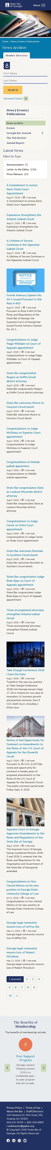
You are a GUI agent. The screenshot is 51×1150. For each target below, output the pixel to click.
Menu (36, 5)
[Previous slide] (7, 1068)
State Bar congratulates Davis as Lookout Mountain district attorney (25, 492)
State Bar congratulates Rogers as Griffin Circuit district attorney (21, 377)
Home (5, 41)
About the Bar (15, 1111)
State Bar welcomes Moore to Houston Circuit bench (25, 405)
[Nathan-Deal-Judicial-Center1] (25, 812)
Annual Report (15, 142)
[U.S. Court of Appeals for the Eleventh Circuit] (25, 726)
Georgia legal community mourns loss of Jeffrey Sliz (23, 925)
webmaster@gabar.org (21, 1126)
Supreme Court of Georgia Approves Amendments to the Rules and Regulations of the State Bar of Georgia (25, 835)
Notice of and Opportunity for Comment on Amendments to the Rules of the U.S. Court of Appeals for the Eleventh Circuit (25, 748)
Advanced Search (13, 98)
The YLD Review (16, 137)
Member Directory (17, 55)
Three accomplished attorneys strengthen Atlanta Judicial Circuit (25, 614)
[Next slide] (43, 1068)
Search (13, 90)
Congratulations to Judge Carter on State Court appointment (22, 525)
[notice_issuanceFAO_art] (25, 280)
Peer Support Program (25, 1058)
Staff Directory (34, 1111)
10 (10, 995)
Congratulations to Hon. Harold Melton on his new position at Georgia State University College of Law (23, 888)
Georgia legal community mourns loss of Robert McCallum (22, 952)
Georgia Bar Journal (19, 133)
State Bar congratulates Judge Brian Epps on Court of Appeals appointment (25, 581)
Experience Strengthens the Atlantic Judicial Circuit (24, 217)
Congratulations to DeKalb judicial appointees (23, 464)
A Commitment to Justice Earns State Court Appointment (22, 189)
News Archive (15, 123)
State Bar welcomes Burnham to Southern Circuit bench (25, 553)
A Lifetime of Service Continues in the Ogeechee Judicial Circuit (23, 245)
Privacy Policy (14, 1107)
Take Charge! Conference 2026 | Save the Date (25, 672)
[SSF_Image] (25, 654)
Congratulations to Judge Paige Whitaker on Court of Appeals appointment (24, 344)
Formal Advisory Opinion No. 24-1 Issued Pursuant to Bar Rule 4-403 (24, 299)
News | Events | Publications (25, 41)
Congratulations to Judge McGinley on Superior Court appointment (24, 433)
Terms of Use (32, 1107)
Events (11, 128)
